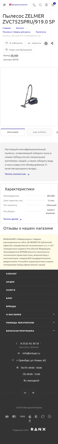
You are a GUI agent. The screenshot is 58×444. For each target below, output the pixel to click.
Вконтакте (24, 392)
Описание (13, 132)
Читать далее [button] (10, 218)
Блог (9, 298)
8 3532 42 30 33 (29, 343)
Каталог (11, 273)
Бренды (11, 306)
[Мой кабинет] (46, 5)
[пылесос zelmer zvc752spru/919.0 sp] (29, 95)
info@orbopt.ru (31, 353)
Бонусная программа (20, 330)
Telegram (33, 392)
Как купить (39, 132)
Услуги (10, 290)
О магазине (13, 314)
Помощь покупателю (20, 322)
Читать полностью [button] (15, 173)
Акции (10, 281)
